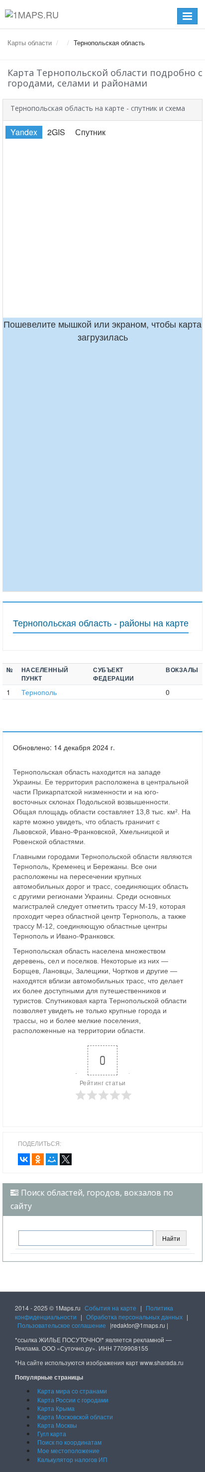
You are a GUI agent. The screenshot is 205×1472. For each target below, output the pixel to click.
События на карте (110, 1307)
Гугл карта (51, 1433)
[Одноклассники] (38, 1159)
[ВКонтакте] (24, 1159)
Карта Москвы (57, 1425)
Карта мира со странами (72, 1390)
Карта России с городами (72, 1399)
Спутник (90, 132)
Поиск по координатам (69, 1442)
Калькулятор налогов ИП (72, 1459)
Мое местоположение (68, 1450)
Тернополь (39, 692)
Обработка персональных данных (134, 1316)
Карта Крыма (56, 1408)
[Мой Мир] (52, 1159)
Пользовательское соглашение (61, 1325)
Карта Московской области (75, 1416)
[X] (66, 1159)
